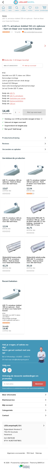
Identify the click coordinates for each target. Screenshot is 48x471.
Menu (10, 10)
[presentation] (43, 46)
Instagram (9, 370)
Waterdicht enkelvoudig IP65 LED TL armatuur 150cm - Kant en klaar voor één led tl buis (36, 260)
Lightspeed (24, 463)
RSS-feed (30, 453)
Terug (3, 2)
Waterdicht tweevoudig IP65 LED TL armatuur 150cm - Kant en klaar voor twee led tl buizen (11, 260)
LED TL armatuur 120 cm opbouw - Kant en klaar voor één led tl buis (11, 219)
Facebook (4, 370)
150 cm (12, 104)
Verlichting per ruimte (17, 98)
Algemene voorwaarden (16, 453)
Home (4, 16)
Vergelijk (18, 32)
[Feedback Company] (24, 466)
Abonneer (39, 384)
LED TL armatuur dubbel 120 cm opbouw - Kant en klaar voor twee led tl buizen (36, 182)
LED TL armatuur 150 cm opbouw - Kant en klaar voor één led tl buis (11, 182)
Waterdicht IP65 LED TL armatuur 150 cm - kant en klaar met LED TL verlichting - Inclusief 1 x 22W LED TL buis (36, 221)
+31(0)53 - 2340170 (23, 357)
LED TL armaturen (16, 96)
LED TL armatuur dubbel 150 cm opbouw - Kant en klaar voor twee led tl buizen (11, 308)
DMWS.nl (41, 463)
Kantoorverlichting (16, 101)
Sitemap (38, 453)
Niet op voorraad (34, 112)
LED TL (12, 93)
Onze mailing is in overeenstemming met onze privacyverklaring (23, 388)
